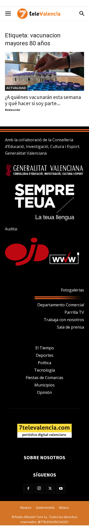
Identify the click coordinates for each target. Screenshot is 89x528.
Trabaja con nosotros (64, 319)
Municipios (44, 385)
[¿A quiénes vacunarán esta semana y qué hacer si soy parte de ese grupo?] (44, 71)
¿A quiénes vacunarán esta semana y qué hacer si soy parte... (43, 100)
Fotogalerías (72, 290)
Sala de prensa (70, 327)
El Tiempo (44, 348)
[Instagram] (39, 489)
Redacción (12, 110)
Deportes (44, 355)
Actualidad (16, 88)
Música (64, 507)
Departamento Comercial (60, 305)
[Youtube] (61, 489)
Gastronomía (45, 507)
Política (44, 362)
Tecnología (44, 370)
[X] (50, 489)
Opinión (44, 392)
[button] (8, 13)
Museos (25, 507)
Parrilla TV (74, 312)
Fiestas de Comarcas (44, 377)
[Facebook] (28, 489)
